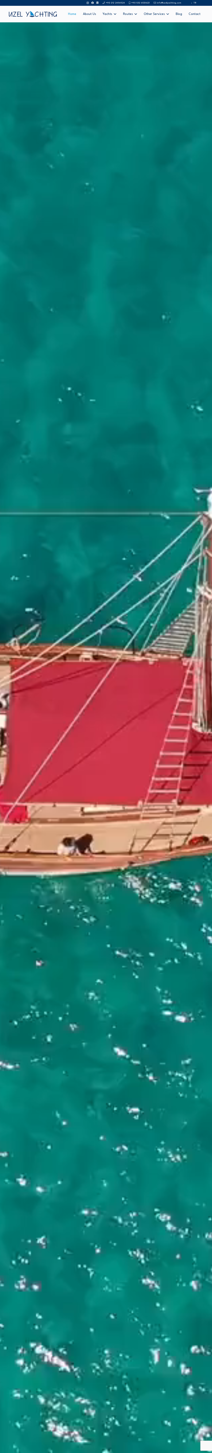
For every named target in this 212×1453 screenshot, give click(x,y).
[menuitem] (194, 3)
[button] (115, 14)
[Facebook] (92, 3)
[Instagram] (88, 3)
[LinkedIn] (97, 3)
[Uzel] (32, 14)
